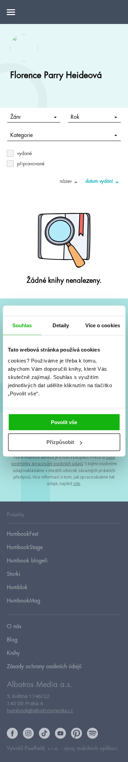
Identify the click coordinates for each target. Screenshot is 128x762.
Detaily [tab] (61, 325)
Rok (75, 117)
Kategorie (21, 135)
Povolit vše (64, 422)
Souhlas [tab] (22, 325)
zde (76, 483)
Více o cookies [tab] (102, 325)
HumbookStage (25, 547)
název (66, 181)
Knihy (13, 653)
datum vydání (99, 181)
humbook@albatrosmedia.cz (40, 710)
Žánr (15, 117)
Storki (13, 574)
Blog (12, 640)
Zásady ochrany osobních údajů (44, 666)
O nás (14, 626)
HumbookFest (22, 534)
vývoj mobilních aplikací (90, 748)
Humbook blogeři (27, 560)
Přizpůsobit (60, 442)
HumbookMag (23, 601)
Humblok (17, 587)
